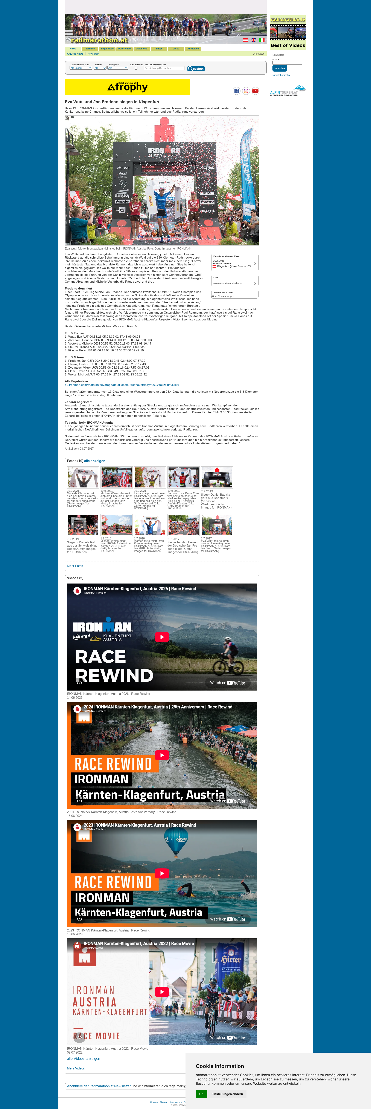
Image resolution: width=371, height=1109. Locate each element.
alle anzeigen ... (96, 461)
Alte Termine (136, 64)
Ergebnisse (107, 48)
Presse (154, 1102)
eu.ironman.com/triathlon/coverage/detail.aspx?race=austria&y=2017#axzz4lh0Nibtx (122, 384)
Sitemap (164, 1102)
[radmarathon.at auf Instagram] (245, 94)
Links (176, 48)
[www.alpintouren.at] (288, 91)
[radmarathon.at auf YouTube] (255, 94)
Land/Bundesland (80, 64)
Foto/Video (124, 48)
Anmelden (193, 48)
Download (141, 48)
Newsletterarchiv (281, 75)
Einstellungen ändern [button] (227, 1094)
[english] (252, 41)
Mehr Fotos (75, 566)
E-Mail (275, 59)
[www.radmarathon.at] (97, 43)
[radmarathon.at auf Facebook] (236, 94)
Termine (90, 48)
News (73, 48)
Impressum (176, 1102)
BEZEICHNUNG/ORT (155, 64)
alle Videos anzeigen (83, 1059)
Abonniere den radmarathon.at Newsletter (99, 1086)
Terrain (98, 64)
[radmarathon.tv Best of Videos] (288, 32)
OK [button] (201, 1094)
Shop (159, 48)
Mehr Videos (76, 1068)
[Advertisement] (166, 6)
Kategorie (114, 64)
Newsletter (93, 53)
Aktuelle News (75, 53)
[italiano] (261, 41)
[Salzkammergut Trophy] (127, 94)
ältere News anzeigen (222, 296)
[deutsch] (244, 41)
